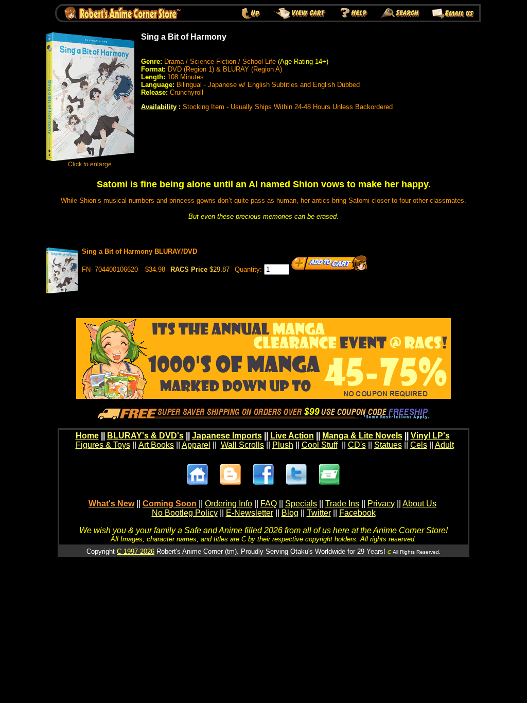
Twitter (319, 512)
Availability (159, 107)
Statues (388, 445)
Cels (418, 445)
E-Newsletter (249, 512)
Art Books (156, 445)
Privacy (381, 503)
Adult (444, 445)
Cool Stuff (320, 445)
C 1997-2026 (135, 551)
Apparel (196, 445)
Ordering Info (228, 503)
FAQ (268, 503)
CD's (357, 445)
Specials (301, 503)
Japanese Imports (227, 435)
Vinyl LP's (430, 435)
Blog (290, 512)
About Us (419, 503)
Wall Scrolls (242, 445)
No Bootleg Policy (185, 512)
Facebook (357, 512)
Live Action (292, 435)
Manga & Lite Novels (362, 435)
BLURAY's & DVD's (145, 435)
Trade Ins (342, 503)
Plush (282, 445)
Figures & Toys (103, 445)
